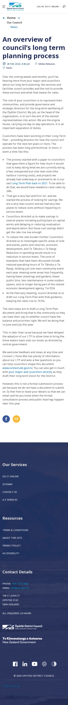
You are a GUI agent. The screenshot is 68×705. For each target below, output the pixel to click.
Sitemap (7, 484)
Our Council (14, 22)
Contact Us (9, 491)
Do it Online (10, 476)
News (13, 27)
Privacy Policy (11, 545)
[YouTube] (34, 664)
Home (11, 18)
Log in (40, 6)
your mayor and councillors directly (30, 372)
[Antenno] (44, 664)
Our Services (14, 464)
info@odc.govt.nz (20, 587)
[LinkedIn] (25, 664)
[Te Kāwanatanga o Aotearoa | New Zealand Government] (27, 640)
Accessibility (10, 553)
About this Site (12, 537)
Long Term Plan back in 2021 (29, 183)
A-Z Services (9, 499)
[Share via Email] (16, 419)
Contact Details (17, 572)
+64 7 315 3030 (20, 583)
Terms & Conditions (15, 530)
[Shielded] (54, 664)
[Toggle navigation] (19, 18)
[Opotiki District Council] (27, 627)
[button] (3, 6)
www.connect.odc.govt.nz (17, 368)
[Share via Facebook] (6, 419)
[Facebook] (15, 664)
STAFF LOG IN (11, 686)
